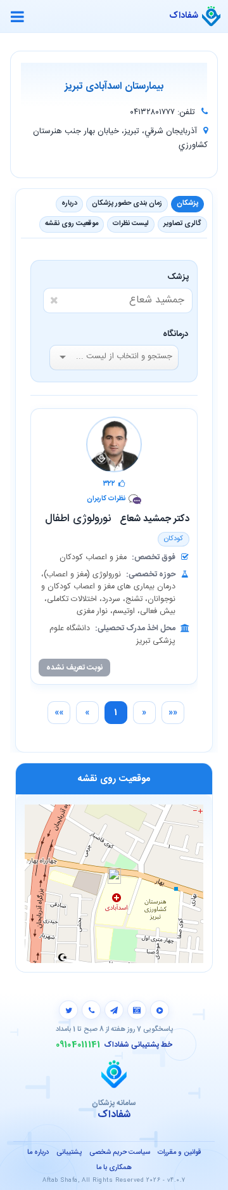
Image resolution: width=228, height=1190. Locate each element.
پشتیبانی (69, 1152)
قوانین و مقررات (179, 1152)
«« (172, 713)
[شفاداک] (211, 16)
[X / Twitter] (68, 1009)
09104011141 (78, 1045)
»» (58, 713)
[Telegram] (114, 1009)
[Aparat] (159, 1009)
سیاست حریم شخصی (119, 1152)
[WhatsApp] (91, 1009)
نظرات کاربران (106, 499)
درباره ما (38, 1152)
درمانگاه (175, 334)
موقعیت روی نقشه (71, 224)
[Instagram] (136, 1009)
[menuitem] (173, 712)
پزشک (180, 277)
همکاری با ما (114, 1168)
